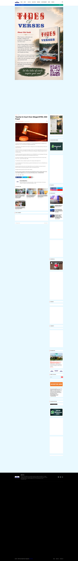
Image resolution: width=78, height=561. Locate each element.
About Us (57, 558)
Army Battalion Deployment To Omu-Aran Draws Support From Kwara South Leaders (20, 208)
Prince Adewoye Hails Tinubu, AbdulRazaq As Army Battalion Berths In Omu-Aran (59, 210)
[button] (62, 2)
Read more (51, 367)
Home (54, 558)
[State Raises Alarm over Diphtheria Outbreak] (52, 206)
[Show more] (33, 177)
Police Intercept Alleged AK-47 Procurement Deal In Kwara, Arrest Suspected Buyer (31, 196)
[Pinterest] (30, 177)
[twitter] (60, 477)
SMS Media (31, 558)
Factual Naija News (23, 180)
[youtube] (60, 190)
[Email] (31, 177)
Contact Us (61, 558)
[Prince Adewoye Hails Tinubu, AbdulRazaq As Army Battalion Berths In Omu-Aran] (52, 210)
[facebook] (59, 5)
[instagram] (62, 477)
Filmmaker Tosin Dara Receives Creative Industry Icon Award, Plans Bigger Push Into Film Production (58, 216)
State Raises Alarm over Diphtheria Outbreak (58, 205)
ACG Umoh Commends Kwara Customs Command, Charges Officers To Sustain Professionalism (20, 196)
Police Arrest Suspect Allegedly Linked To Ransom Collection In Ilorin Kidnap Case (42, 196)
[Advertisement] (39, 97)
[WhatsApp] (28, 177)
